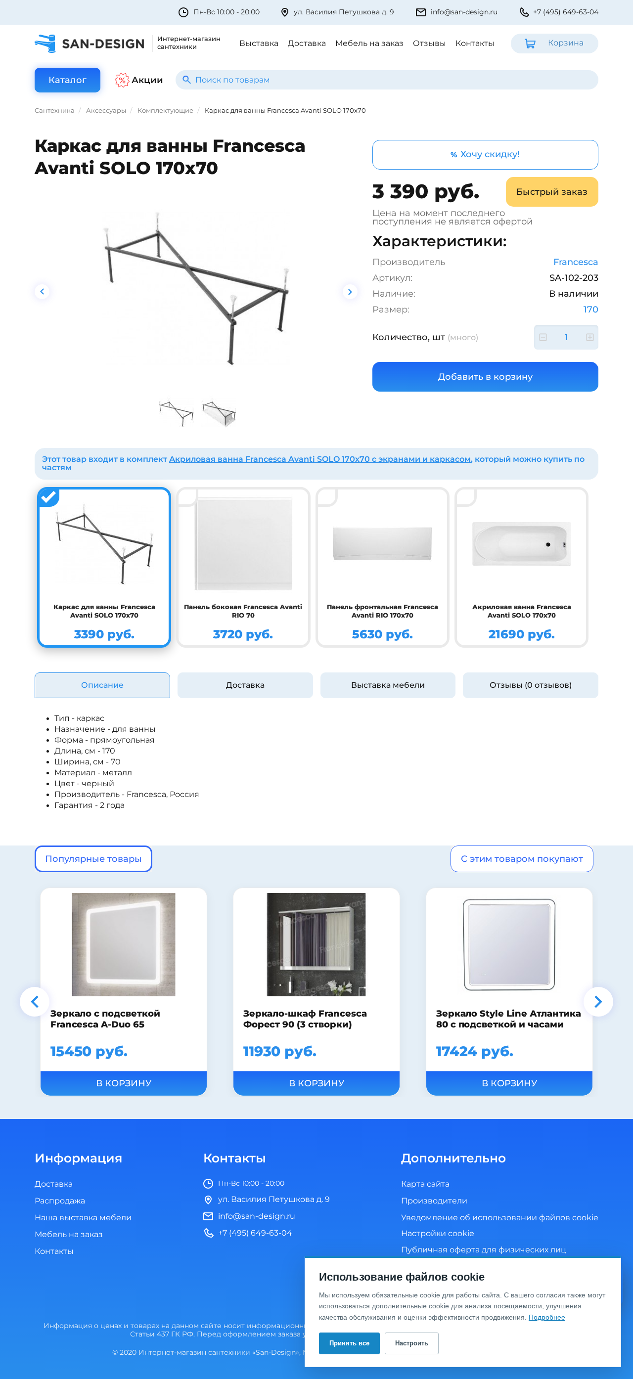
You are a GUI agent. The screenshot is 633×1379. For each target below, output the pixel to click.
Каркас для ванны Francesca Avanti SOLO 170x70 (104, 611)
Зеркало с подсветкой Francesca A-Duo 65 (105, 1018)
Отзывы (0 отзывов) (531, 685)
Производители (434, 1201)
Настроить (411, 1343)
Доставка (307, 43)
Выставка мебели (388, 685)
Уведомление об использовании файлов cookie (499, 1217)
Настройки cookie (437, 1234)
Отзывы (429, 43)
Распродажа (60, 1201)
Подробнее (547, 1317)
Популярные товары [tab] (93, 859)
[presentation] (42, 291)
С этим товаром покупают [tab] (522, 859)
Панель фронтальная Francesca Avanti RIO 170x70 (382, 611)
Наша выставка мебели (83, 1217)
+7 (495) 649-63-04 (565, 12)
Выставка (258, 43)
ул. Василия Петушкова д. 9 (344, 12)
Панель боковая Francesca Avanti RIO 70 (243, 611)
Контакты (475, 43)
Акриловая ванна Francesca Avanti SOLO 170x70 (521, 611)
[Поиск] (186, 79)
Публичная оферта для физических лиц (483, 1250)
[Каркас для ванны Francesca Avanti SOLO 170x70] (196, 288)
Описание (102, 685)
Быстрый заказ (552, 192)
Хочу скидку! (485, 154)
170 (591, 309)
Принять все (349, 1343)
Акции (147, 80)
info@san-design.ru (464, 12)
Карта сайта (425, 1184)
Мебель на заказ (369, 43)
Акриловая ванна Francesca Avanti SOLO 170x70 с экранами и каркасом (320, 459)
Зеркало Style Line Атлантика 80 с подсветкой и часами (509, 1018)
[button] (34, 1002)
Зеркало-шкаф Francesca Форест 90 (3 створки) (305, 1018)
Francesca (575, 262)
